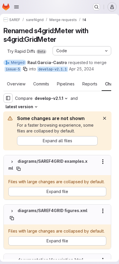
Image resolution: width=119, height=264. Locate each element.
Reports (89, 84)
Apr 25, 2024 (81, 68)
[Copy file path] (18, 168)
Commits (41, 84)
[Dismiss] (104, 118)
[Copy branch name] (25, 68)
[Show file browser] (8, 98)
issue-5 (13, 69)
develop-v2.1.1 (52, 69)
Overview (16, 84)
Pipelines (66, 84)
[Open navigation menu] (16, 7)
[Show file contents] (11, 161)
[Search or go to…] (96, 6)
